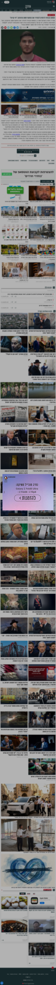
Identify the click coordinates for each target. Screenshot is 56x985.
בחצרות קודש (45, 10)
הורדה (6, 2)
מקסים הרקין (16, 134)
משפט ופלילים (28, 10)
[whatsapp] (11, 27)
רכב (6, 10)
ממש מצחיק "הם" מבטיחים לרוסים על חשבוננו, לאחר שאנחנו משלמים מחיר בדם (30, 294)
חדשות (53, 10)
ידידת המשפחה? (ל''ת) (45, 305)
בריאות (15, 10)
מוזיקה (21, 10)
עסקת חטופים (24, 160)
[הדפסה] (8, 27)
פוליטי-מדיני (37, 10)
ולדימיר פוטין (42, 160)
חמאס (52, 160)
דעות (10, 10)
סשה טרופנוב (20, 65)
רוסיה (48, 160)
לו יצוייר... (49, 300)
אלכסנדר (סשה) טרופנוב (13, 160)
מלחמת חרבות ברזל (33, 160)
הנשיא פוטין (27, 121)
